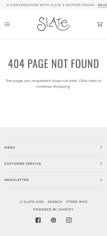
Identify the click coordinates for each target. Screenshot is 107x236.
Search (55, 202)
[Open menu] (12, 24)
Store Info (77, 202)
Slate (29, 202)
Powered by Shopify (53, 209)
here (93, 80)
